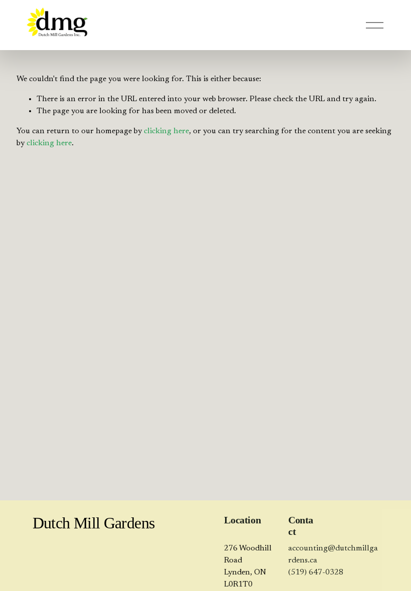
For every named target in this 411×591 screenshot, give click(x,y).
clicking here (166, 131)
